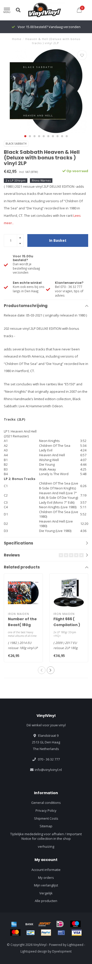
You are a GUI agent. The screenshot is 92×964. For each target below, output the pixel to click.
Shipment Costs (46, 818)
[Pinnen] (61, 932)
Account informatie (46, 869)
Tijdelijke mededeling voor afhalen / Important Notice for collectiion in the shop (46, 836)
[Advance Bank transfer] (29, 924)
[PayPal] (46, 932)
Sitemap (46, 826)
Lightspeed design (33, 951)
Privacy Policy (46, 810)
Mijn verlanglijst (46, 885)
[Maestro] (75, 924)
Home (16, 39)
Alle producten (46, 900)
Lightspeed (75, 945)
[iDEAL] (60, 924)
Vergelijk (46, 893)
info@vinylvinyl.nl (48, 769)
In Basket (57, 240)
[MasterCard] (15, 932)
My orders (46, 877)
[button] (25, 136)
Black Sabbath (16, 143)
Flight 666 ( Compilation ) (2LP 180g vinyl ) (68, 624)
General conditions (46, 802)
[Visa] (76, 932)
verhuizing (46, 846)
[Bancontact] (30, 932)
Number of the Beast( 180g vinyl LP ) (22, 624)
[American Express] (14, 924)
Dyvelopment (62, 951)
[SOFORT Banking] (44, 924)
